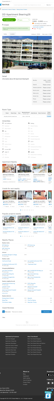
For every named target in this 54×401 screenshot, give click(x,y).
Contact (25, 384)
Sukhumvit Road (6, 260)
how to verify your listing (38, 26)
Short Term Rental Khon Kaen (35, 354)
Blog (24, 373)
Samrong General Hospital (9, 289)
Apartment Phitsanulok (10, 351)
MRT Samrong (6, 248)
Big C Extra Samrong (33, 273)
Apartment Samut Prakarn (11, 345)
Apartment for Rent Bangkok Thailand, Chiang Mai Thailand (6, 4)
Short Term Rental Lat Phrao (34, 345)
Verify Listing (26, 377)
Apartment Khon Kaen (10, 349)
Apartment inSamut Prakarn (9, 9)
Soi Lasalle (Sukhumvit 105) (35, 260)
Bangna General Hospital (34, 289)
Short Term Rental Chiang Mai (35, 349)
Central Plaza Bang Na (8, 273)
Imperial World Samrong (8, 283)
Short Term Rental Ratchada (34, 347)
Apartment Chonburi (10, 354)
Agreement (26, 375)
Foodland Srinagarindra (8, 276)
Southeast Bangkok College (9, 254)
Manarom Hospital (32, 286)
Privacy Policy (26, 382)
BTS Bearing (5, 244)
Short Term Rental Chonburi (34, 351)
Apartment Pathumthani (11, 347)
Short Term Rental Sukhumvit (34, 340)
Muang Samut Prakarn (22, 9)
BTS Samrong (31, 244)
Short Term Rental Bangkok (34, 338)
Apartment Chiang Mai (10, 340)
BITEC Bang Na (31, 283)
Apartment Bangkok (10, 338)
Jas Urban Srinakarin (7, 270)
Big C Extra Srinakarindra (34, 276)
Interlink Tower (6, 286)
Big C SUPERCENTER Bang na (35, 270)
